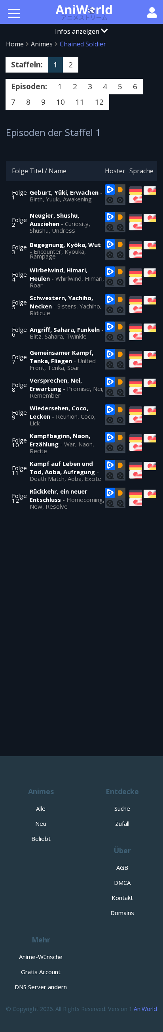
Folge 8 (19, 387)
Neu (40, 823)
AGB (122, 867)
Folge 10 (19, 442)
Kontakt (122, 898)
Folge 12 (19, 498)
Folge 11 (19, 470)
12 (99, 102)
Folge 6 (19, 331)
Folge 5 (19, 304)
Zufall (122, 823)
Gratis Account (41, 972)
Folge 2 (19, 222)
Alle (40, 808)
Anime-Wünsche (41, 957)
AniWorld (145, 1009)
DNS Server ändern (41, 987)
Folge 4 (19, 276)
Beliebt (41, 838)
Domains (122, 913)
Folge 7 (19, 359)
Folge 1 (19, 194)
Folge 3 (19, 249)
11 (80, 102)
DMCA (122, 882)
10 (60, 102)
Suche (122, 808)
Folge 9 (19, 414)
